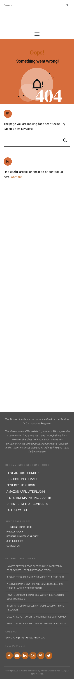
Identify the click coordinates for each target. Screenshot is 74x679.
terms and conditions (18, 527)
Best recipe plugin (20, 485)
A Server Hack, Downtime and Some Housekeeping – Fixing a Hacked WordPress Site (36, 586)
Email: (25, 637)
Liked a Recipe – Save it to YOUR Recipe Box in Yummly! (36, 617)
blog (41, 172)
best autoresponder (22, 473)
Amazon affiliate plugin (25, 491)
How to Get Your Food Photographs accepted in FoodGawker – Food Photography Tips (34, 568)
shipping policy (14, 541)
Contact (16, 177)
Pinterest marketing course (28, 497)
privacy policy (14, 531)
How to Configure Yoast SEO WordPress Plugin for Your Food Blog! (36, 597)
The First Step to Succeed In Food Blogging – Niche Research (35, 608)
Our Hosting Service (22, 479)
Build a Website (18, 510)
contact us (13, 546)
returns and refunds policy (22, 536)
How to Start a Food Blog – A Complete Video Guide (36, 623)
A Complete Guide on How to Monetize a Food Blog (35, 577)
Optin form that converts (27, 504)
